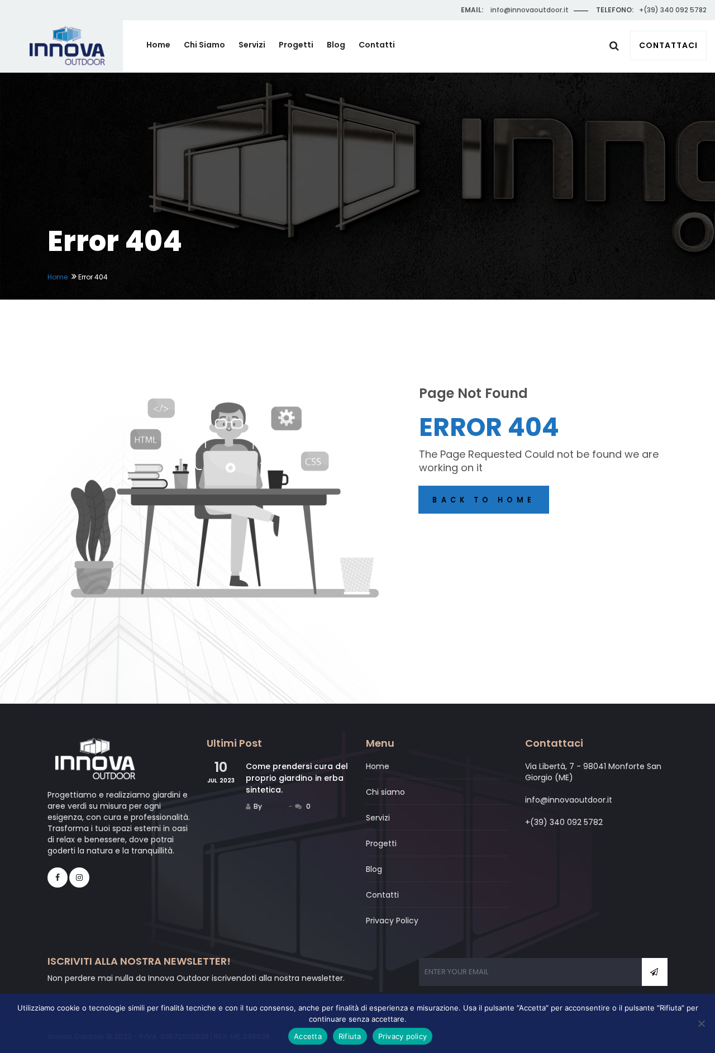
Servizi (252, 44)
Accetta (308, 1036)
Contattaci (668, 45)
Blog (336, 44)
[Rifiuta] (701, 1023)
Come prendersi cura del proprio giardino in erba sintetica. (297, 778)
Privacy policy (402, 1036)
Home (158, 44)
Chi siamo (204, 44)
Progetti (296, 44)
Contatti (377, 44)
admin (275, 806)
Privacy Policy (392, 920)
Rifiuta (350, 1036)
